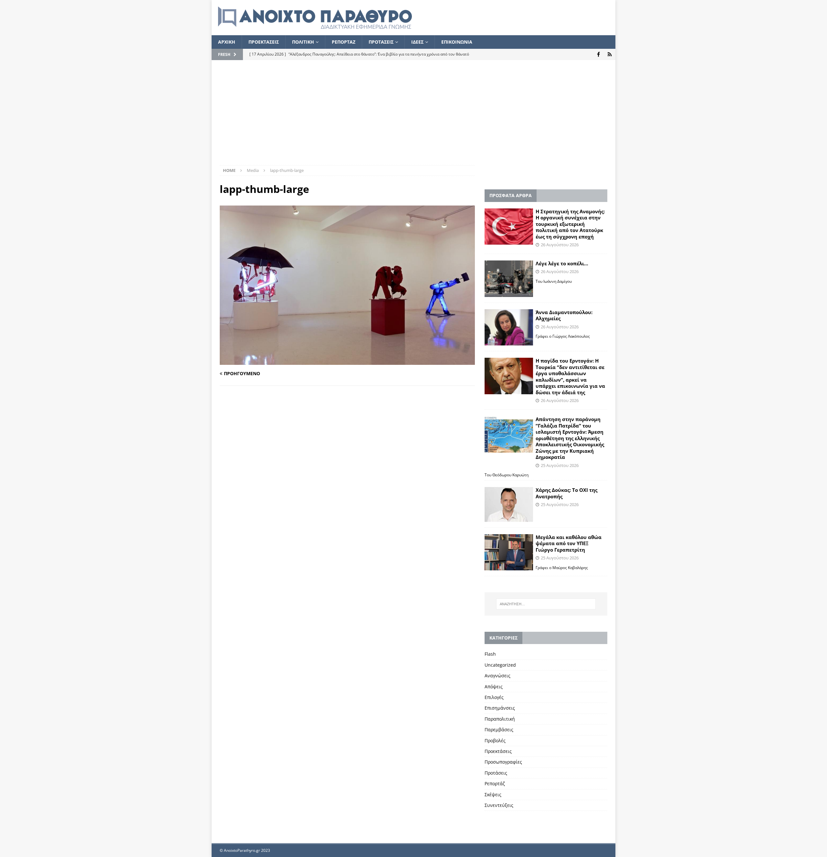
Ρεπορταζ (343, 42)
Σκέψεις (493, 794)
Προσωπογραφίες (503, 762)
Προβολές (495, 740)
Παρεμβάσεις (499, 729)
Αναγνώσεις (497, 675)
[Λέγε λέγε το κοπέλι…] (509, 278)
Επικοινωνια (456, 42)
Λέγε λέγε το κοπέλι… (562, 263)
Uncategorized (500, 665)
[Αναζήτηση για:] (546, 603)
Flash (490, 654)
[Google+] (609, 54)
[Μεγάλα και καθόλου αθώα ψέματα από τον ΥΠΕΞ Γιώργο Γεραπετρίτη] (509, 552)
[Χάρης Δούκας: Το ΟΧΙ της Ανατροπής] (509, 504)
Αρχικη (226, 42)
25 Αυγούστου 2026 (560, 465)
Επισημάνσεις (500, 708)
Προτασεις (381, 42)
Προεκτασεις (263, 42)
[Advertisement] (413, 116)
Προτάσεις (496, 773)
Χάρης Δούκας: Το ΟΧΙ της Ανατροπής (566, 493)
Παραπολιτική (500, 719)
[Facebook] (598, 54)
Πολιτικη (303, 42)
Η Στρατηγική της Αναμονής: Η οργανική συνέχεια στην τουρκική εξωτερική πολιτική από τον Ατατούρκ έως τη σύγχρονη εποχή (570, 224)
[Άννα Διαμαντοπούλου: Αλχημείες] (509, 327)
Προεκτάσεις (498, 751)
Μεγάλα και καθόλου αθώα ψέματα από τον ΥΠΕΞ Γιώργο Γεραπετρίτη (569, 543)
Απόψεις (494, 686)
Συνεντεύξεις (499, 805)
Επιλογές (494, 697)
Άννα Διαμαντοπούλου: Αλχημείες (564, 315)
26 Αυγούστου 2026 (560, 245)
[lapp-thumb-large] (347, 361)
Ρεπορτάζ (495, 783)
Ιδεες (417, 42)
